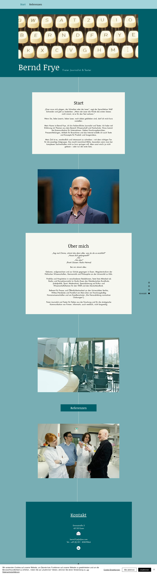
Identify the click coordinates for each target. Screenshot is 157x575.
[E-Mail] (78, 533)
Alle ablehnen (129, 569)
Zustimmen (144, 569)
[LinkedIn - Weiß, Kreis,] (78, 548)
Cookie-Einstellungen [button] (112, 569)
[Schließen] (154, 569)
